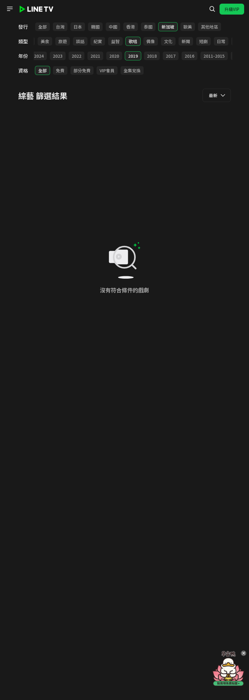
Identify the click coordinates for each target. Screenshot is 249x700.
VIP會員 (107, 70)
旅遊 (62, 41)
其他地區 (209, 27)
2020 (114, 56)
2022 (76, 56)
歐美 (187, 27)
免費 (60, 70)
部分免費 (81, 70)
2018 (152, 56)
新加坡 (168, 27)
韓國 (95, 27)
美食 (45, 41)
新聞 (186, 41)
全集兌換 (132, 70)
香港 (130, 27)
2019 (133, 56)
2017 (171, 56)
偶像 (150, 41)
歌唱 (133, 41)
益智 (115, 41)
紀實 (98, 41)
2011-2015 (214, 56)
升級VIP (231, 9)
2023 (58, 56)
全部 (42, 27)
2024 (39, 56)
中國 (113, 27)
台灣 (60, 27)
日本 (77, 27)
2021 (95, 56)
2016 (189, 56)
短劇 (203, 41)
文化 (168, 41)
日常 (221, 41)
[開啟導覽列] (10, 9)
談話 (80, 41)
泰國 (148, 27)
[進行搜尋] (212, 9)
